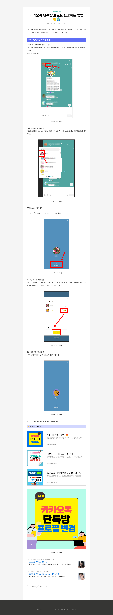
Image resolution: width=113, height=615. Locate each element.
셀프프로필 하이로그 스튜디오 (37, 562)
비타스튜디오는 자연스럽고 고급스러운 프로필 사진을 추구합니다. (46, 576)
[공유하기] (33, 586)
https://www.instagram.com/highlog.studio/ (41, 559)
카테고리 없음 (56, 11)
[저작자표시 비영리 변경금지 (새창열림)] (46, 586)
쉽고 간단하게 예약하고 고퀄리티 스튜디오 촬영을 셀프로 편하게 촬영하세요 (49, 564)
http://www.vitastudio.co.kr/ (36, 571)
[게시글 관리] (35, 586)
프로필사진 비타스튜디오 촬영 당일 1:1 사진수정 (43, 574)
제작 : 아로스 (40, 609)
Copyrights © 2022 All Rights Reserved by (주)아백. (65, 609)
